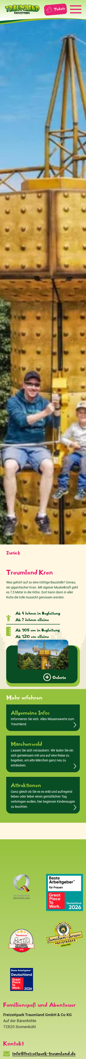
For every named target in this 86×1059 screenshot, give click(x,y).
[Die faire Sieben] (21, 979)
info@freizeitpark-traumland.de (44, 1053)
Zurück (13, 553)
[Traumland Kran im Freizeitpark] (43, 654)
